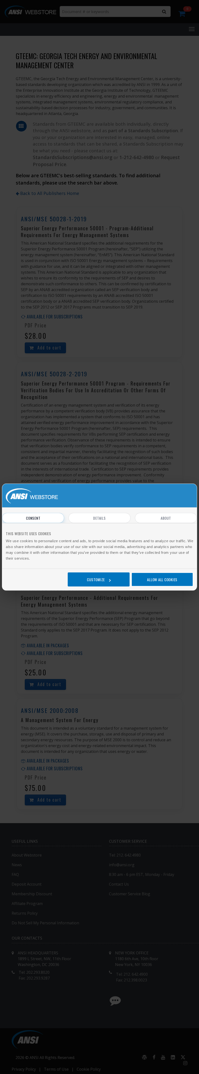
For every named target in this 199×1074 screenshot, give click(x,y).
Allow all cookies (162, 579)
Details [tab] (99, 517)
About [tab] (166, 517)
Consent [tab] (33, 517)
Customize (96, 579)
